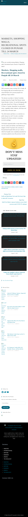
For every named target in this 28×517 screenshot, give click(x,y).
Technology (7, 459)
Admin (4, 80)
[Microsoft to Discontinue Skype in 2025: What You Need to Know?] (3, 308)
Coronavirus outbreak (9, 187)
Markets (17, 187)
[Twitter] (5, 392)
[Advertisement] (14, 20)
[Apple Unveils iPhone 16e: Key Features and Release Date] (3, 322)
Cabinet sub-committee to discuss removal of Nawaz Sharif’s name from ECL (14, 273)
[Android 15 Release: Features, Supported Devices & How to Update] (3, 294)
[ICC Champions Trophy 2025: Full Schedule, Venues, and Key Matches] (3, 349)
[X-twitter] (6, 481)
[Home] (1, 53)
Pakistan (6, 448)
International (8, 450)
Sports (6, 457)
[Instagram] (11, 481)
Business (6, 455)
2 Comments (16, 350)
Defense (6, 453)
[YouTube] (8, 392)
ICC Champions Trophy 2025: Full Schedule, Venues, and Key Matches (15, 348)
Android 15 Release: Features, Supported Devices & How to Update (16, 294)
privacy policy (16, 174)
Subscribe (5, 407)
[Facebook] (2, 392)
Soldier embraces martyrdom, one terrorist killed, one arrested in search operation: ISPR (14, 250)
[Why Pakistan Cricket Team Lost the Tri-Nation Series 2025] (3, 335)
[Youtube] (8, 481)
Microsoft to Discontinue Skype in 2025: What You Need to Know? (16, 307)
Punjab (20, 187)
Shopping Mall (4, 188)
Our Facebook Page (8, 280)
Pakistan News (23, 80)
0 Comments (15, 296)
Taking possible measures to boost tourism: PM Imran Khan (14, 229)
